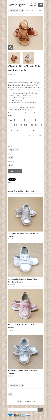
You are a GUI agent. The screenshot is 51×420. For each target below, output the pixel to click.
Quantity (11, 162)
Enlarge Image (10, 47)
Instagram (10, 394)
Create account (30, 11)
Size (9, 154)
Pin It (10, 182)
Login (40, 11)
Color (10, 146)
